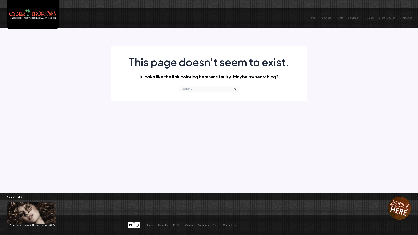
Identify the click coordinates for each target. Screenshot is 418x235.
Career (370, 17)
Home (312, 17)
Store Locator (387, 17)
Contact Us (406, 17)
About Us (326, 17)
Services (353, 17)
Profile (339, 17)
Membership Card (208, 225)
